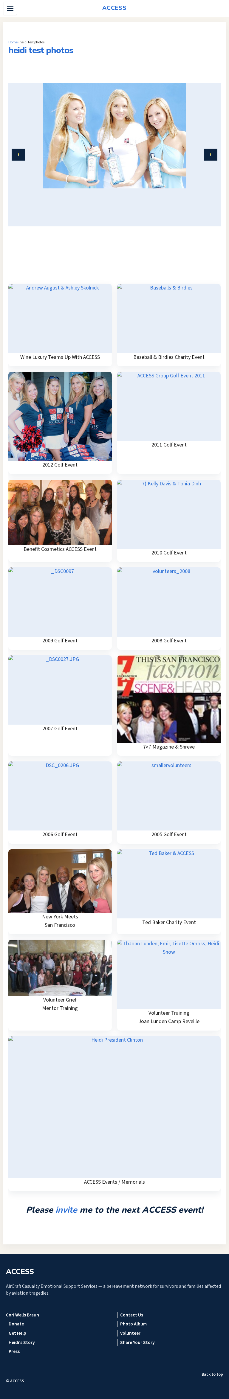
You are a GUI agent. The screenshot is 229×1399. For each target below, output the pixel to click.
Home (13, 42)
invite (66, 1210)
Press (14, 1351)
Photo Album (133, 1324)
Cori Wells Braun (22, 1315)
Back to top (212, 1374)
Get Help (17, 1333)
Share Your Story (137, 1342)
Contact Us (131, 1315)
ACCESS (17, 1381)
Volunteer (130, 1333)
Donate (16, 1324)
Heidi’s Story (22, 1342)
